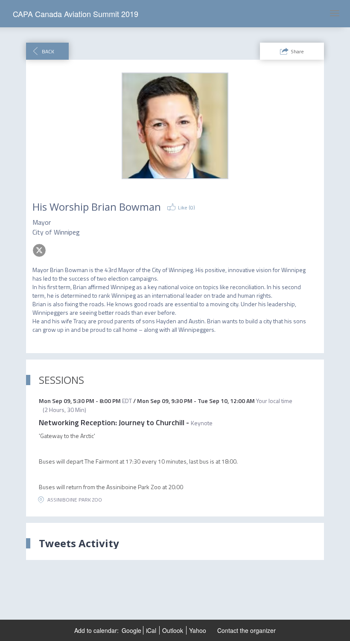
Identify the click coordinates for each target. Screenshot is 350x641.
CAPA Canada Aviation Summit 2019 (75, 13)
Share (297, 51)
